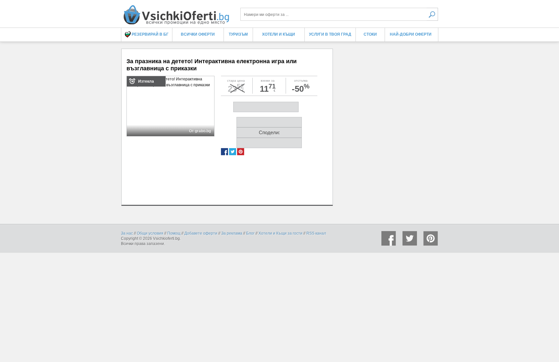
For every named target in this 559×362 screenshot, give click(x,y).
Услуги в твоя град (330, 34)
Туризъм (238, 34)
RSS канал (316, 233)
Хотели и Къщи (278, 34)
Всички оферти (198, 34)
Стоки (370, 34)
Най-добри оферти (411, 34)
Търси (432, 14)
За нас (127, 233)
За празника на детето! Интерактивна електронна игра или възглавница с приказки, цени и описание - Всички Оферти (176, 12)
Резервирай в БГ (150, 34)
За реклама (231, 233)
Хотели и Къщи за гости (280, 233)
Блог (250, 233)
